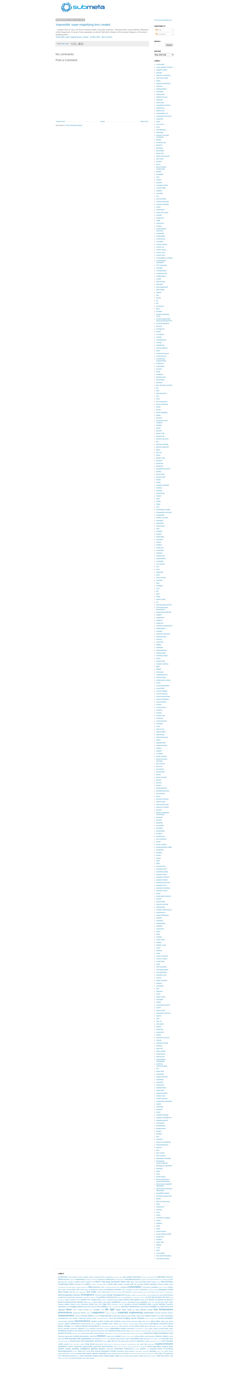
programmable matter (164, 847)
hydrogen (159, 520)
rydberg (159, 951)
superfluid (159, 1080)
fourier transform (162, 404)
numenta (159, 724)
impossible (160, 537)
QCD (158, 861)
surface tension (161, 1098)
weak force (160, 1237)
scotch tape (160, 961)
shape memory (161, 980)
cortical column (161, 244)
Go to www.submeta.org (163, 20)
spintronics (160, 1032)
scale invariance (162, 956)
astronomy (160, 103)
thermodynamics (162, 1145)
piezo (158, 796)
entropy (159, 342)
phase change (161, 777)
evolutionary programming (161, 360)
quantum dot (160, 866)
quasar (158, 899)
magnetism (160, 618)
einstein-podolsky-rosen (139, 1292)
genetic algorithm (162, 447)
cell (157, 196)
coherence (160, 223)
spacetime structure (163, 1013)
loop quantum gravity (164, 605)
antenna (159, 86)
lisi (157, 602)
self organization (162, 970)
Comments (161, 34)
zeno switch (160, 1253)
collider (159, 226)
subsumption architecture (161, 1060)
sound (158, 1008)
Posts (159, 30)
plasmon (159, 817)
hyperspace (160, 526)
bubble (158, 172)
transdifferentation (162, 1193)
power (158, 842)
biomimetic (160, 151)
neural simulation (162, 699)
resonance (160, 929)
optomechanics (161, 745)
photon (158, 785)
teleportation (160, 1126)
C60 (157, 177)
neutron (159, 713)
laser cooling (161, 578)
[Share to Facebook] (79, 43)
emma (158, 332)
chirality (159, 215)
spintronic (159, 1029)
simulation (160, 986)
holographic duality (163, 510)
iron (157, 567)
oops (158, 726)
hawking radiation (162, 485)
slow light (159, 999)
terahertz (159, 1139)
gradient (159, 461)
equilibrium (160, 345)
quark (158, 893)
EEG (158, 309)
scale (158, 953)
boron (158, 164)
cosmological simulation (161, 261)
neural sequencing (163, 696)
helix (158, 499)
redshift (159, 918)
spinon (158, 1027)
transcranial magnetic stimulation (164, 1185)
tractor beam (160, 1177)
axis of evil (160, 124)
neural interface (162, 694)
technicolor (160, 1123)
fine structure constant (164, 385)
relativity (159, 926)
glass (158, 450)
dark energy (160, 282)
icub (157, 529)
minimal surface (162, 656)
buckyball (159, 174)
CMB (158, 221)
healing (159, 488)
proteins (159, 853)
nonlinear (159, 718)
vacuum (159, 1210)
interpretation (161, 558)
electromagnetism (162, 323)
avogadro (159, 119)
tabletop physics (162, 1120)
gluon (158, 455)
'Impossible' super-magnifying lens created (83, 24)
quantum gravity (162, 872)
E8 (157, 303)
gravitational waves (163, 469)
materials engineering (164, 626)
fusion (158, 428)
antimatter (159, 92)
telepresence (161, 1128)
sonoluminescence (163, 1005)
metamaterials (161, 650)
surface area (160, 1096)
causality (159, 193)
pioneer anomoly (162, 799)
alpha (158, 81)
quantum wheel (162, 891)
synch (158, 1112)
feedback (159, 374)
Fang (158, 372)
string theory (160, 1054)
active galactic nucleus (164, 67)
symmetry (159, 1107)
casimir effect (161, 188)
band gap (159, 132)
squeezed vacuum (163, 1038)
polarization (160, 831)
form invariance (162, 402)
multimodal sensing (163, 680)
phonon (159, 783)
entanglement (161, 340)
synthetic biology (162, 1115)
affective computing (163, 75)
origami (159, 751)
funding (159, 425)
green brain (160, 474)
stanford (159, 1046)
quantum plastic (162, 880)
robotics (159, 937)
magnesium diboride (163, 612)
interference (160, 556)
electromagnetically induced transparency (164, 320)
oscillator (159, 753)
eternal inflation (162, 348)
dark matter (160, 290)
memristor (159, 642)
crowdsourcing (161, 273)
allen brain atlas (162, 78)
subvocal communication (161, 1065)
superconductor (162, 1077)
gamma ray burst (162, 439)
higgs (158, 504)
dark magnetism (162, 287)
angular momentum (163, 83)
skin (157, 989)
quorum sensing (162, 904)
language (159, 572)
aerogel (159, 73)
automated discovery (163, 116)
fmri (157, 396)
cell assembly (161, 199)
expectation (160, 366)
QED (158, 863)
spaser (158, 1016)
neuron (158, 705)
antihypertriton (161, 89)
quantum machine (162, 877)
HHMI (158, 501)
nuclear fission (161, 721)
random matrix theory (164, 910)
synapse (159, 1109)
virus (158, 1212)
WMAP (158, 1245)
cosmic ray (160, 247)
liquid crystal (160, 599)
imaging (159, 531)
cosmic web (160, 255)
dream (158, 298)
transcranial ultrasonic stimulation (118, 1353)
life (157, 591)
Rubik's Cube (161, 945)
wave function (161, 1231)
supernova (160, 1085)
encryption (160, 334)
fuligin (158, 415)
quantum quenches (163, 882)
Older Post (144, 121)
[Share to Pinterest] (82, 43)
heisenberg (160, 493)
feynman (159, 383)
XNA (158, 1250)
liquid (158, 597)
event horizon (161, 356)
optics (67, 43)
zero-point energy (162, 1259)
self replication (161, 972)
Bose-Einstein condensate (161, 168)
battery (158, 140)
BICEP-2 (159, 145)
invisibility (159, 561)
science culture (161, 959)
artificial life (160, 94)
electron (159, 326)
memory (159, 639)
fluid (157, 391)
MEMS (158, 645)
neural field (160, 688)
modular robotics (162, 664)
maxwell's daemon (163, 634)
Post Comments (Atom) (74, 125)
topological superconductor (162, 1162)
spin (157, 1019)
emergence (160, 329)
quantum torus (161, 885)
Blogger (120, 1368)
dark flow (159, 284)
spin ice (159, 1021)
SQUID (158, 1040)
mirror (158, 658)
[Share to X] (77, 43)
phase (158, 775)
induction (159, 540)
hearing (159, 491)
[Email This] (72, 43)
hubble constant (162, 518)
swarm (158, 1104)
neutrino (159, 710)
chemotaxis (160, 210)
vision (158, 1215)
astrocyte (159, 100)
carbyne (159, 183)
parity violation (161, 756)
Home (102, 121)
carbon (158, 180)
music (158, 683)
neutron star (160, 715)
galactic (159, 431)
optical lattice (161, 732)
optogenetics (161, 743)
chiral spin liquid (162, 212)
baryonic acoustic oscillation (162, 136)
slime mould (160, 997)
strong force (160, 1057)
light (63, 43)
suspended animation (164, 1101)
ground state (160, 477)
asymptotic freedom (163, 105)
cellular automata (162, 201)
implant (159, 534)
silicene (159, 983)
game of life (160, 433)
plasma (159, 810)
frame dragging (161, 412)
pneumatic (160, 825)
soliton (158, 1002)
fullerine (159, 418)
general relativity (162, 444)
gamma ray (160, 436)
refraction (159, 921)
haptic (158, 482)
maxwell (159, 631)
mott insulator (161, 677)
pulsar (158, 858)
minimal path (161, 653)
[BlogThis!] (74, 43)
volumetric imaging (163, 1218)
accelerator (160, 64)
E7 (157, 301)
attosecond (160, 111)
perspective (160, 772)
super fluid (160, 1071)
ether (158, 351)
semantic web (161, 975)
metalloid (159, 647)
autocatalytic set (162, 113)
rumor (158, 948)
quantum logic (161, 874)
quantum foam (161, 869)
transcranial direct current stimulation (163, 1180)
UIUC (158, 1204)
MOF (158, 667)
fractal (158, 410)
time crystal (160, 1153)
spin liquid (160, 1024)
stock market (160, 1051)
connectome (160, 239)
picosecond (160, 794)
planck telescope (162, 804)
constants (159, 242)
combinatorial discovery (161, 230)
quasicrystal (160, 902)
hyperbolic (160, 523)
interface (159, 553)
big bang (159, 148)
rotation (159, 942)
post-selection (161, 839)
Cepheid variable (162, 204)
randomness (160, 912)
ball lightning (161, 130)
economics (160, 306)
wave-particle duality (163, 1234)
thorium (159, 1147)
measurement (161, 637)
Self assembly (161, 967)
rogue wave (160, 940)
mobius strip (160, 661)
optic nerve (160, 729)
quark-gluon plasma (163, 896)
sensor (158, 978)
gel (157, 441)
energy (158, 337)
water (158, 1226)
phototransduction (162, 791)
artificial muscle (162, 97)
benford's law (161, 143)
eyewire (159, 369)
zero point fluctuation (163, 1256)
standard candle (162, 1043)
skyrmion (159, 991)
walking (159, 1223)
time (157, 1150)
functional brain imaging (162, 421)
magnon (159, 620)
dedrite (158, 292)
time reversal (161, 1156)
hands (158, 480)
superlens (159, 1082)
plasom (159, 820)
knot (157, 569)
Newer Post (60, 121)
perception (160, 769)
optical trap (160, 735)
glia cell (159, 452)
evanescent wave (162, 353)
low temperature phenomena (162, 608)
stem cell (159, 1048)
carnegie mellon (162, 185)
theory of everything (163, 1142)
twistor (158, 1199)
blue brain (160, 159)
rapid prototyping (162, 915)
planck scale (160, 802)
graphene (159, 463)
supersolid (160, 1090)
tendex (158, 1131)
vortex (158, 1220)
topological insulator (163, 1158)
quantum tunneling (163, 888)
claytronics (160, 218)
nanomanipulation (163, 686)
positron (159, 834)
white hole (160, 1242)
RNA (158, 934)
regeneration (161, 923)
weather (159, 1239)
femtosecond (161, 377)
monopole (160, 672)
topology (159, 1168)
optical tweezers (162, 737)
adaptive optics (161, 70)
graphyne (159, 466)
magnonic (159, 623)
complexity (160, 233)
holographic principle (164, 512)
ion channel (160, 564)
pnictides (159, 828)
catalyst (159, 191)
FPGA (158, 407)
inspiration (160, 550)
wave (158, 1229)
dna (157, 295)
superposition (161, 1088)
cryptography (161, 276)
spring (158, 1035)
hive (157, 507)
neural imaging (161, 691)
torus (158, 1174)
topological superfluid (164, 1166)
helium (158, 496)
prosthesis (160, 850)
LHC (158, 588)
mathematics (160, 628)
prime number (161, 844)
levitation (159, 586)
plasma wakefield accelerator (162, 813)
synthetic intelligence (164, 1118)
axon (158, 127)
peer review (160, 764)
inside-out (159, 548)
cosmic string (161, 250)
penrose (159, 766)
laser (158, 575)
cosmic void (160, 252)
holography (160, 515)
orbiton (158, 748)
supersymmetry (161, 1093)
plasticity (159, 823)
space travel (160, 1010)
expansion (160, 363)
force (158, 399)
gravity (158, 471)
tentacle (159, 1134)
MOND (158, 669)
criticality (159, 268)
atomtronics (160, 108)
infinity (158, 542)
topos (158, 1171)
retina (158, 931)
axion (158, 122)
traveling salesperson (164, 1196)
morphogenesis (162, 675)
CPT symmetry (161, 265)
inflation (159, 545)
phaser (158, 780)
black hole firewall (162, 156)
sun (157, 1069)
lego (157, 583)
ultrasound (160, 1207)
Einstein (159, 311)
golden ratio (160, 458)
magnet (159, 615)
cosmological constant (164, 258)
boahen (159, 161)
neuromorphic (161, 702)
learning (159, 580)
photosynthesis (161, 788)
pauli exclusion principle (161, 760)
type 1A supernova (163, 1201)
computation (160, 236)
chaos (158, 207)
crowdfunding (161, 271)
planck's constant (162, 807)
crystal (158, 279)
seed (158, 964)
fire (157, 388)
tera (157, 1137)
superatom (160, 1074)
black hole (160, 153)
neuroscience (161, 707)
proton (158, 855)
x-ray (158, 1248)
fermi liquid (160, 380)
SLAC (158, 994)
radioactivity (160, 907)
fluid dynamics (161, 393)
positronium (160, 836)
